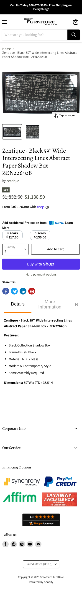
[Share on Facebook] (5, 291)
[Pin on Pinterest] (31, 291)
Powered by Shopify (41, 582)
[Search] (73, 35)
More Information (49, 304)
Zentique (12, 180)
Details (18, 303)
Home (6, 49)
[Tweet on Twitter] (14, 291)
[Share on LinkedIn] (23, 291)
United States (39, 564)
